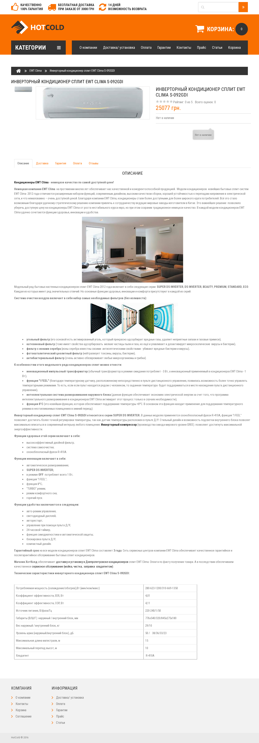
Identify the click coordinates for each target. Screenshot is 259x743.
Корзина (234, 47)
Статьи (217, 47)
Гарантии (164, 47)
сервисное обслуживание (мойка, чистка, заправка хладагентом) (72, 566)
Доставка (42, 163)
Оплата (146, 47)
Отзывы (93, 163)
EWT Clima (36, 70)
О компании (88, 47)
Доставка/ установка (119, 47)
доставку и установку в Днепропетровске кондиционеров (92, 562)
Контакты (184, 47)
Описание (23, 163)
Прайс (201, 47)
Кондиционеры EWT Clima (31, 182)
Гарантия (60, 163)
